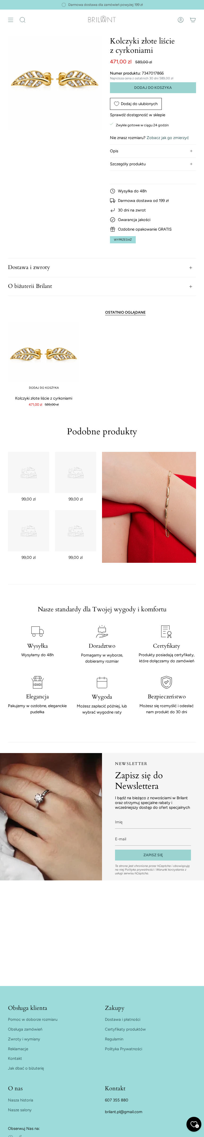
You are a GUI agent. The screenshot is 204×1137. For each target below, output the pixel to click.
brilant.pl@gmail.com (123, 1111)
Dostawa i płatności (122, 1019)
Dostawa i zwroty (29, 267)
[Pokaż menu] (10, 20)
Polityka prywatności (139, 869)
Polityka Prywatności (123, 1049)
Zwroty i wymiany (24, 1039)
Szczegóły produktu (128, 164)
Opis (114, 151)
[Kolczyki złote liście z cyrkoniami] (43, 357)
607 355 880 (116, 1100)
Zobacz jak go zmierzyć (168, 137)
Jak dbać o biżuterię (26, 1068)
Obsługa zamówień (25, 1029)
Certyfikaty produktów (125, 1029)
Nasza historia (20, 1100)
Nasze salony (20, 1110)
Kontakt (15, 1058)
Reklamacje (18, 1049)
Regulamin (114, 1039)
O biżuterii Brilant (30, 286)
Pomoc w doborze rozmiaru (32, 1019)
